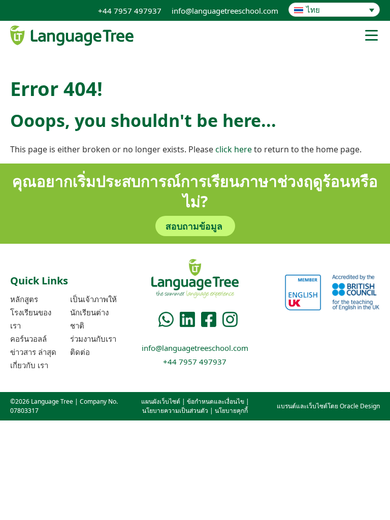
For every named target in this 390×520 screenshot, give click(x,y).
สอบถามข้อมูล (194, 226)
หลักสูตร (24, 299)
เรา (29, 365)
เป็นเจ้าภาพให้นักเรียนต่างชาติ (93, 312)
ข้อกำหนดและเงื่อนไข (215, 401)
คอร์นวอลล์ (28, 339)
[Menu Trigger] (371, 35)
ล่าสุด (33, 352)
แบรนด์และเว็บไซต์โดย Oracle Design (328, 406)
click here (233, 149)
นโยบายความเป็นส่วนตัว (175, 410)
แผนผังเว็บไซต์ (160, 401)
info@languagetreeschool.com (225, 11)
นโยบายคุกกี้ (231, 410)
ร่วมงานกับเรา (93, 339)
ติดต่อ (80, 352)
